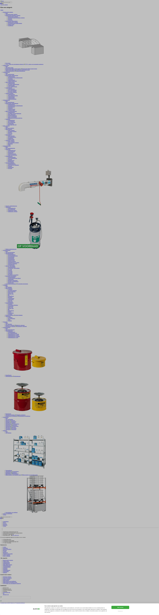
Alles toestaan (120, 607)
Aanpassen (120, 611)
